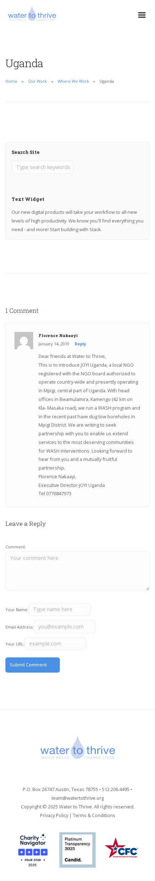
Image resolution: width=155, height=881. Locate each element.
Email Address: (19, 627)
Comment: (15, 546)
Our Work (37, 81)
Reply (80, 343)
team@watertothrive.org (78, 798)
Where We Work (73, 81)
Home (11, 81)
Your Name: (16, 609)
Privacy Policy (54, 815)
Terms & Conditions (94, 815)
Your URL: (15, 644)
